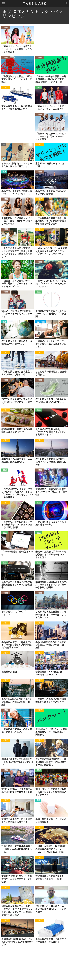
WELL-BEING (41, 322)
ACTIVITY (6, 88)
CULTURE (6, 28)
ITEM (4, 172)
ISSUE (39, 88)
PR (4, 145)
